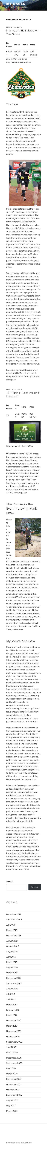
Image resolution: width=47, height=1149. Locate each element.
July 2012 (10, 994)
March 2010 (11, 1026)
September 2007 (14, 1095)
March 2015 (11, 962)
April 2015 (11, 957)
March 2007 (11, 1111)
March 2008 (12, 1074)
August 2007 (12, 1100)
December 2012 (13, 978)
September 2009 (14, 1042)
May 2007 (11, 1106)
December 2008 (14, 1058)
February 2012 (12, 1010)
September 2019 (14, 919)
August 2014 (12, 967)
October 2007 (12, 1090)
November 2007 (13, 1084)
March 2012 (11, 1005)
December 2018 (13, 935)
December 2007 (13, 1079)
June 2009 (11, 1047)
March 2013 (11, 973)
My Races (15, 4)
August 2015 (12, 951)
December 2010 (13, 1020)
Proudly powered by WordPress (19, 1143)
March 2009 (12, 1052)
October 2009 (12, 1036)
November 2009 (14, 1031)
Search (9, 881)
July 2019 (10, 925)
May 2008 (11, 1068)
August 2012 (12, 989)
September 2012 (14, 983)
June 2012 (11, 999)
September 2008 (14, 1063)
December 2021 (13, 914)
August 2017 (12, 941)
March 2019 (11, 930)
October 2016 (12, 946)
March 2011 (11, 1015)
